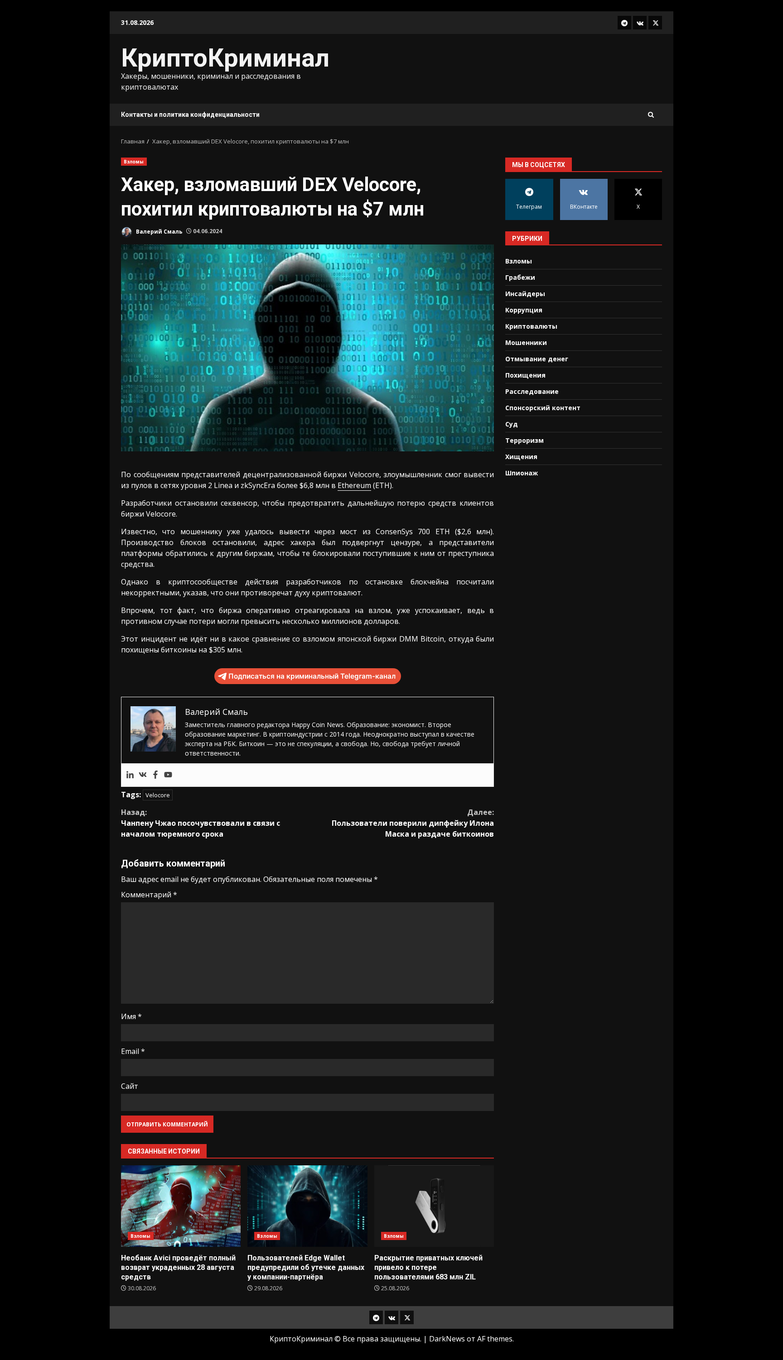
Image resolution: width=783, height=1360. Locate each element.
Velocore (157, 795)
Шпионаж (521, 472)
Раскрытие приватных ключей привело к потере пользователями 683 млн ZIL (434, 1206)
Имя (131, 1016)
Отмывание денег (536, 358)
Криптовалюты (531, 325)
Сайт (129, 1086)
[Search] (651, 115)
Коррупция (523, 309)
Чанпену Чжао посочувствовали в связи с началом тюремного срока (200, 823)
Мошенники (526, 342)
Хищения (521, 456)
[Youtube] (168, 775)
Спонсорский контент (542, 407)
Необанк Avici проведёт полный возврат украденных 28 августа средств (181, 1206)
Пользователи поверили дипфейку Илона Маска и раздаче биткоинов (413, 823)
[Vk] (143, 775)
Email (133, 1051)
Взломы (134, 161)
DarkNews (447, 1339)
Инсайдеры (525, 293)
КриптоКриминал (225, 58)
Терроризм (524, 440)
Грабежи (520, 277)
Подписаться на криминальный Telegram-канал (312, 676)
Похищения (525, 374)
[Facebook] (155, 775)
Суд (511, 423)
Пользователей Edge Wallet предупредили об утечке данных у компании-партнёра (307, 1206)
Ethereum (354, 485)
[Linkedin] (130, 775)
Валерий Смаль (159, 231)
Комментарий (149, 895)
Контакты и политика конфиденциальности (190, 114)
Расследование (532, 391)
